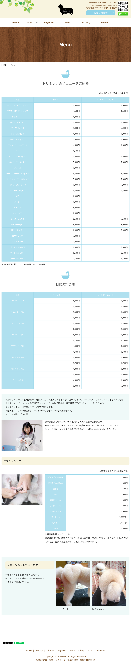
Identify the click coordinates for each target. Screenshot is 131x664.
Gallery (85, 22)
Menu (68, 22)
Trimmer (50, 650)
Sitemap (101, 650)
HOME (15, 22)
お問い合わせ (101, 12)
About (31, 22)
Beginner (49, 22)
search (121, 22)
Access (104, 22)
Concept (39, 650)
